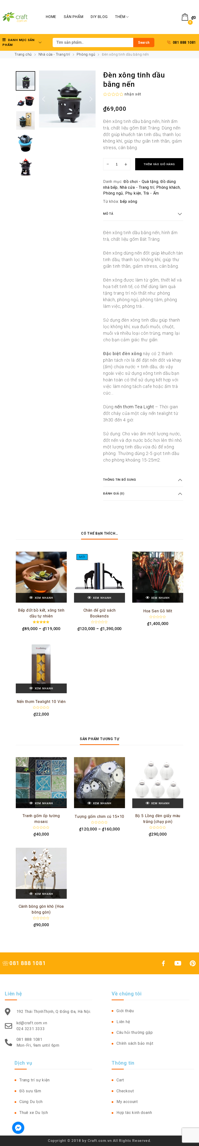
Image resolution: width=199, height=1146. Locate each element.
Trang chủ (23, 54)
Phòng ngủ (86, 54)
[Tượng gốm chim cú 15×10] (99, 782)
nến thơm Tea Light (134, 406)
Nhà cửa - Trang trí (54, 54)
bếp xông (128, 201)
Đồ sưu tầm (30, 1091)
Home (51, 17)
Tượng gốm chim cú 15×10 (99, 816)
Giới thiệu (125, 1011)
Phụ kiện (133, 193)
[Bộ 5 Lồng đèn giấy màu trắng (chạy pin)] (157, 782)
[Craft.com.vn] (14, 17)
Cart (120, 1080)
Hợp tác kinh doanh (134, 1112)
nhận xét (132, 94)
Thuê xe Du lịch (33, 1112)
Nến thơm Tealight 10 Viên (41, 701)
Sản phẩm (73, 17)
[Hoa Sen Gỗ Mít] (157, 577)
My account (127, 1101)
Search (143, 42)
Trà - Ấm (151, 193)
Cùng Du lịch (31, 1101)
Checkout (125, 1091)
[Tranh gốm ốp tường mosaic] (41, 782)
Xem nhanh (44, 597)
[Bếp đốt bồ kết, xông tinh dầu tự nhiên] (41, 577)
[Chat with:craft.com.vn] (18, 1128)
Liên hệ (123, 1021)
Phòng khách (168, 187)
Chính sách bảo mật (134, 1043)
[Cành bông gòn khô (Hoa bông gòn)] (41, 873)
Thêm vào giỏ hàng (159, 164)
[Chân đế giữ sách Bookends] (99, 577)
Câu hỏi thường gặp (134, 1032)
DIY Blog (99, 17)
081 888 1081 (184, 42)
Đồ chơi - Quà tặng (141, 181)
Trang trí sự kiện (34, 1080)
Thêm (120, 17)
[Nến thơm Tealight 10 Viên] (41, 667)
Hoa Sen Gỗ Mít (157, 611)
